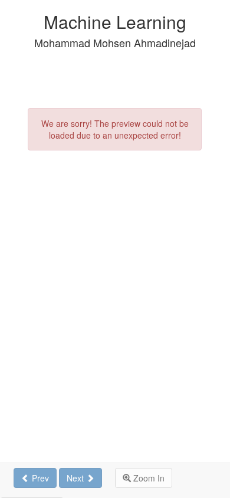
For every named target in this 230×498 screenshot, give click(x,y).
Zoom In (148, 478)
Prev (39, 478)
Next (76, 478)
